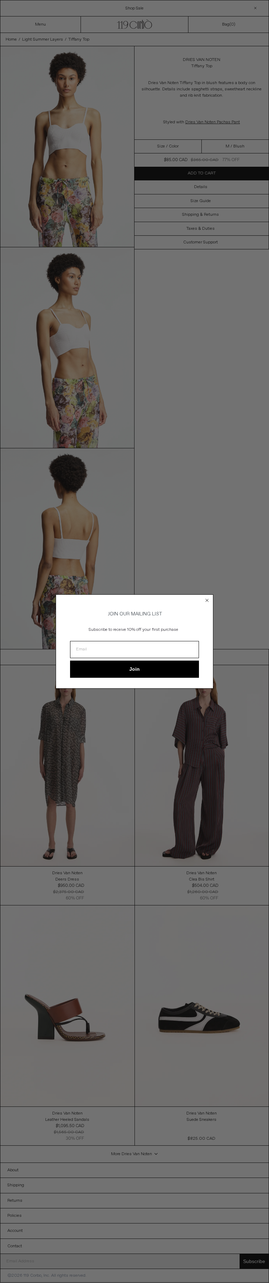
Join (134, 669)
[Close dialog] (207, 600)
